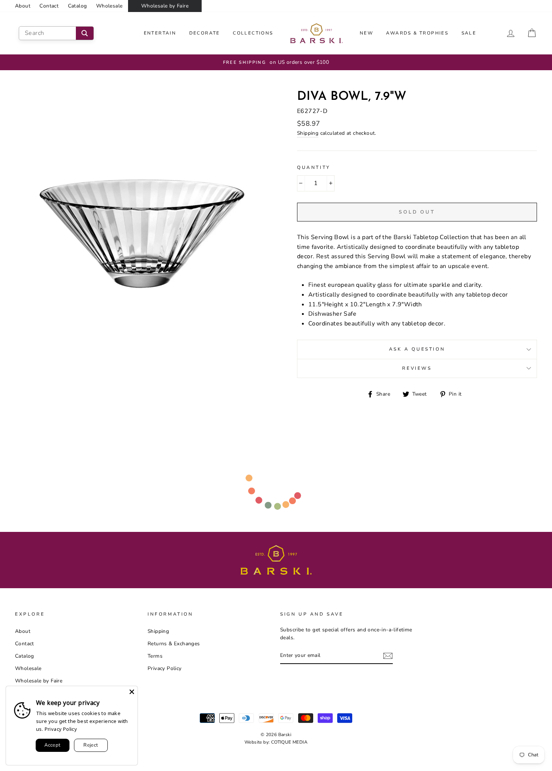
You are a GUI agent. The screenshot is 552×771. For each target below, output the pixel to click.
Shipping (307, 133)
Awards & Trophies (417, 33)
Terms (155, 656)
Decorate (204, 33)
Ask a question (417, 349)
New (366, 33)
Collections (253, 33)
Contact (49, 5)
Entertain (160, 33)
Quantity (313, 167)
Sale (469, 33)
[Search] (85, 33)
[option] (276, 62)
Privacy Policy (165, 668)
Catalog (77, 5)
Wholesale (109, 5)
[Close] (132, 692)
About (22, 5)
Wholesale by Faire (165, 5)
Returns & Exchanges (174, 643)
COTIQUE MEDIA (289, 742)
